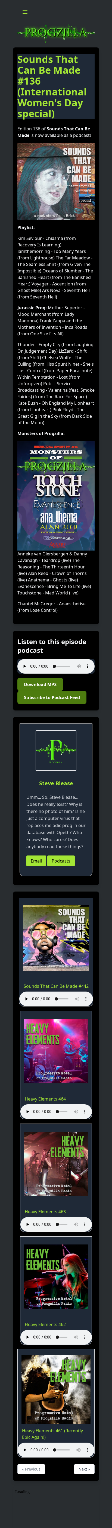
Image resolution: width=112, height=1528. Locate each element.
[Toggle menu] (25, 12)
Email (36, 861)
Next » (84, 1469)
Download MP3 (40, 684)
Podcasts (61, 861)
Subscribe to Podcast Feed (52, 697)
